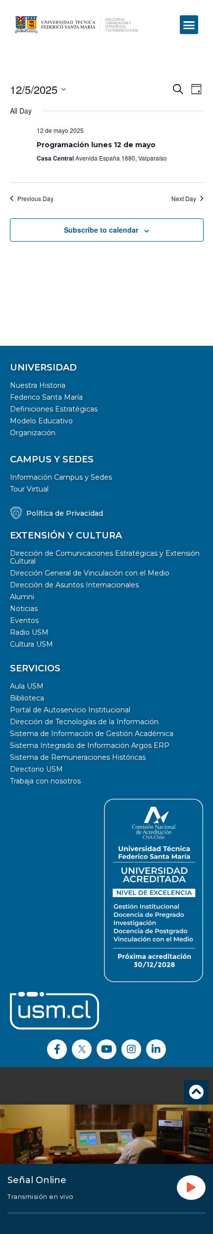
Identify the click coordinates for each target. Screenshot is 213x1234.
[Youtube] (106, 1049)
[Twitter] (82, 1049)
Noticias (24, 608)
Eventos (24, 620)
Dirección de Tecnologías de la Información (84, 721)
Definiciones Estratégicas (54, 409)
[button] (189, 24)
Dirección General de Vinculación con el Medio (89, 573)
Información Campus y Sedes (61, 477)
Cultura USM (31, 644)
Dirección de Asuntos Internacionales (74, 584)
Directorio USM (36, 769)
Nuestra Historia (37, 385)
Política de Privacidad (64, 513)
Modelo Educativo (41, 420)
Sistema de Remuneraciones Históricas (78, 757)
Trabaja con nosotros (45, 781)
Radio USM (29, 632)
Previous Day (35, 199)
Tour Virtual (29, 489)
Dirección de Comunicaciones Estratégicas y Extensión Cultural (105, 557)
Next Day (183, 199)
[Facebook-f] (57, 1049)
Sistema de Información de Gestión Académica (91, 733)
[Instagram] (131, 1049)
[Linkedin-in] (156, 1049)
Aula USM (27, 686)
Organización (32, 432)
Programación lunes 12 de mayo (96, 144)
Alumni (22, 596)
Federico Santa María (46, 397)
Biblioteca (27, 698)
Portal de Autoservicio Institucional (70, 709)
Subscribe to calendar (101, 230)
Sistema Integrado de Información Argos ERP (89, 745)
